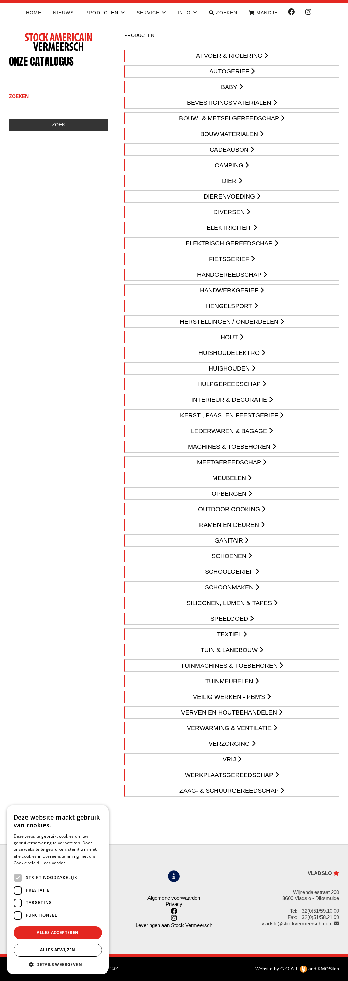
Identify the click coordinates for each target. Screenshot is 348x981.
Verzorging (230, 743)
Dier (230, 180)
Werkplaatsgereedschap (230, 775)
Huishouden (230, 368)
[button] (58, 964)
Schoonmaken (230, 587)
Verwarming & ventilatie (230, 728)
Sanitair (230, 540)
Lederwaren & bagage (230, 431)
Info (184, 12)
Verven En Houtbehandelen (230, 712)
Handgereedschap (230, 274)
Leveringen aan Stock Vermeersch (174, 925)
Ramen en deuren (230, 524)
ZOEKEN (225, 12)
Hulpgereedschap (229, 384)
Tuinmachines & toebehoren (230, 665)
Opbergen (230, 493)
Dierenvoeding (230, 196)
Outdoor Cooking (230, 509)
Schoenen (230, 556)
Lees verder (53, 863)
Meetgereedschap (230, 462)
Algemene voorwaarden (173, 898)
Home (33, 12)
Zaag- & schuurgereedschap (229, 790)
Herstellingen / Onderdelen (230, 321)
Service (148, 12)
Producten (139, 35)
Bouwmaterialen (230, 134)
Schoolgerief (230, 571)
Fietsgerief (230, 259)
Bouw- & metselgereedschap (230, 118)
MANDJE (266, 12)
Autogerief (230, 71)
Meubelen (230, 478)
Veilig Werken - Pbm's (230, 696)
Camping (230, 165)
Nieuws (63, 12)
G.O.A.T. (290, 968)
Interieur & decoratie (230, 399)
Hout (230, 337)
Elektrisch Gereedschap (230, 243)
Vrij (230, 759)
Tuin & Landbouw (230, 650)
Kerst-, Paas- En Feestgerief (230, 415)
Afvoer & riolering (230, 55)
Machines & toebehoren (230, 446)
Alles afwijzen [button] (57, 950)
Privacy (174, 904)
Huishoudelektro (229, 352)
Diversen (229, 212)
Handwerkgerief (230, 290)
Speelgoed (230, 618)
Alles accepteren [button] (58, 932)
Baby (230, 87)
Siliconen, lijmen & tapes (230, 603)
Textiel (230, 634)
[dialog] (58, 889)
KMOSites (328, 968)
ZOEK (58, 124)
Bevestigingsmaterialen (230, 102)
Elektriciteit (230, 227)
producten (101, 12)
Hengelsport (230, 306)
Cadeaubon (230, 149)
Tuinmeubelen (230, 681)
